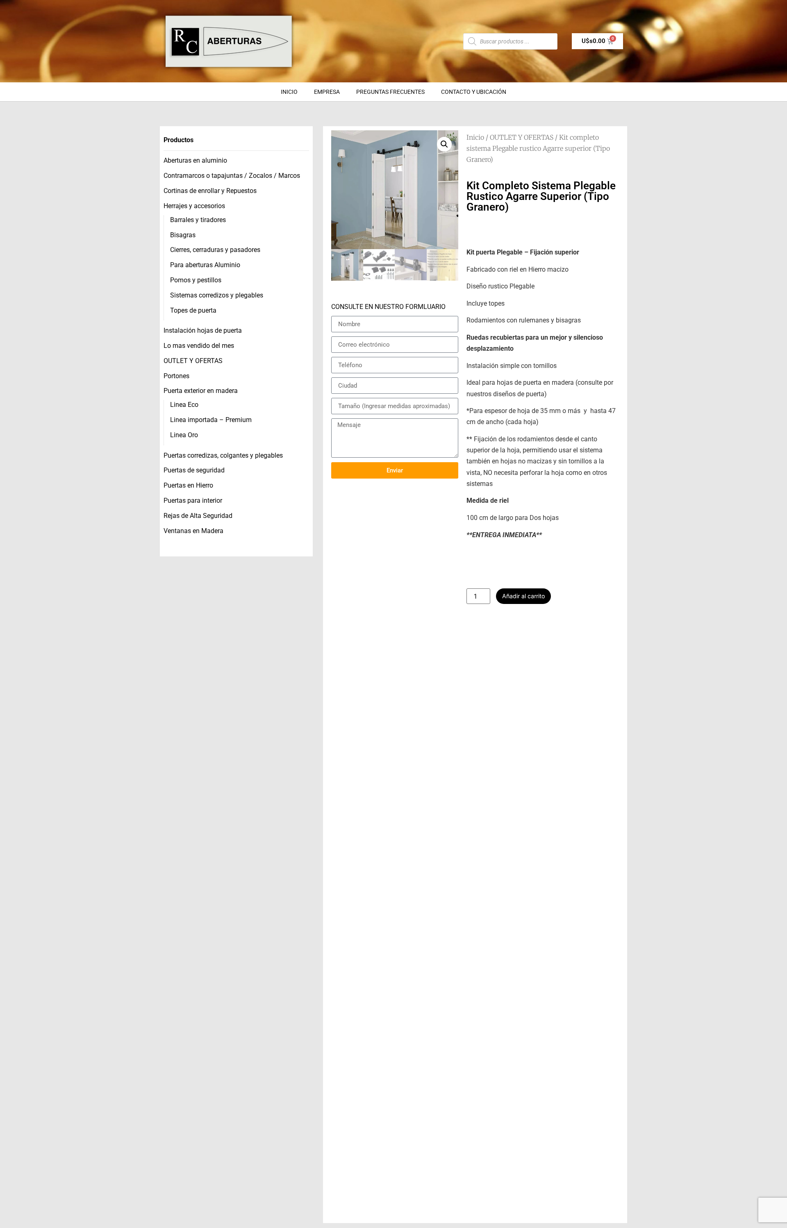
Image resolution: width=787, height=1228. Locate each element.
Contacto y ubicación (473, 92)
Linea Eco (184, 405)
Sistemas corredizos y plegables (216, 295)
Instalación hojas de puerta (203, 330)
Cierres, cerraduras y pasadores (215, 250)
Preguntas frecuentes (390, 92)
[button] (444, 144)
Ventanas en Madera (193, 531)
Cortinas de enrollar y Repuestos (210, 191)
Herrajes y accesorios (194, 206)
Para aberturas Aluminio (205, 265)
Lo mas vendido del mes (199, 346)
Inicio (289, 92)
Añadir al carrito (523, 595)
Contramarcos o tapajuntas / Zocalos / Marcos (232, 175)
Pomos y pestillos (195, 280)
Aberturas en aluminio (195, 160)
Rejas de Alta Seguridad (198, 516)
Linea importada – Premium (211, 420)
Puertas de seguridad (194, 470)
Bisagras (183, 235)
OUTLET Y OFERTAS (193, 361)
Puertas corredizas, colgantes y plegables (223, 455)
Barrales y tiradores (198, 220)
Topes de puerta (193, 310)
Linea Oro (184, 435)
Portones (176, 376)
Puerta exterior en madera (201, 391)
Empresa (327, 92)
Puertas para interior (193, 500)
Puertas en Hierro (188, 485)
